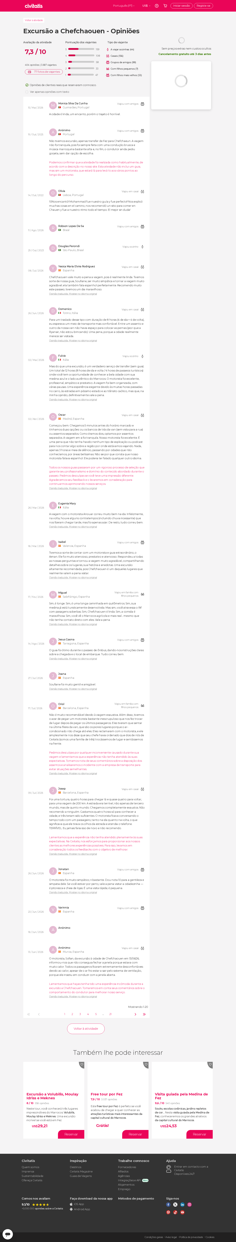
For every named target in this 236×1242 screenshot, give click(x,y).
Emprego (124, 1189)
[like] (81, 1065)
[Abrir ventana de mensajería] (8, 1234)
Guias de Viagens (81, 1176)
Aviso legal (171, 1237)
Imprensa (28, 1171)
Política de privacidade (191, 1237)
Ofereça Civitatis (32, 1180)
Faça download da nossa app (91, 1198)
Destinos (75, 1167)
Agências (124, 1176)
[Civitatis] (34, 6)
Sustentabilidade (32, 1176)
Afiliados (123, 1171)
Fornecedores (127, 1167)
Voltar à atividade (34, 20)
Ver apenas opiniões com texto (49, 91)
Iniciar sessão (181, 5)
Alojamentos (126, 1184)
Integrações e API (129, 1180)
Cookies (209, 1237)
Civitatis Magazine (81, 1171)
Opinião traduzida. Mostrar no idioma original (73, 294)
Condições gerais (153, 1237)
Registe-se (203, 5)
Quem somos (30, 1167)
